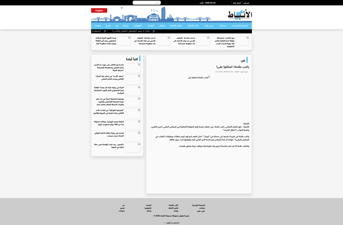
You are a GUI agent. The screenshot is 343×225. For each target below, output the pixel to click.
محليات (222, 26)
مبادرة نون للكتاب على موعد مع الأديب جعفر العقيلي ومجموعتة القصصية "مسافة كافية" (109, 67)
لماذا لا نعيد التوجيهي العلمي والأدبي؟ (137, 31)
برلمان (162, 26)
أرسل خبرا (237, 2)
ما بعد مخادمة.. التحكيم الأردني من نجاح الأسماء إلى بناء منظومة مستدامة (184, 40)
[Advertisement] (199, 101)
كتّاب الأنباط (193, 26)
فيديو (108, 26)
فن (116, 26)
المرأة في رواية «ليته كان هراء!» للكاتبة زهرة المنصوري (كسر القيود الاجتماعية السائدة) (109, 89)
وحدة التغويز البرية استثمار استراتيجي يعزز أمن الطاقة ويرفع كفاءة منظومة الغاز (106, 40)
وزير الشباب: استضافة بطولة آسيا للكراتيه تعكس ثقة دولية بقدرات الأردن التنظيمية (224, 42)
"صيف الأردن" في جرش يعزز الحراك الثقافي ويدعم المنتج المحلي (110, 77)
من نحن (246, 2)
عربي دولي (209, 26)
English (99, 10)
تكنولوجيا (138, 26)
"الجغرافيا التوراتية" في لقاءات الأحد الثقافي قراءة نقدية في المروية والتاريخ (108, 111)
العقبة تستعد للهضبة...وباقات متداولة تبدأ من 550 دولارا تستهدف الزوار (109, 123)
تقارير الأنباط (176, 26)
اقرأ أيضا (132, 58)
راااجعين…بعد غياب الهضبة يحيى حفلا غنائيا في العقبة (109, 145)
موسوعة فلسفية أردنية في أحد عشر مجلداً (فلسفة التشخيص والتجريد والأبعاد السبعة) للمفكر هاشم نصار (110, 101)
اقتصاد (151, 26)
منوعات (97, 26)
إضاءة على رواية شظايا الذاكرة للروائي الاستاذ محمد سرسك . (109, 134)
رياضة (125, 26)
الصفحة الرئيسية (240, 26)
